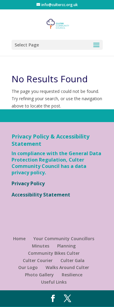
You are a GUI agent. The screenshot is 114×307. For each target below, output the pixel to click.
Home (19, 238)
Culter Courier (38, 260)
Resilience (72, 275)
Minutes (40, 246)
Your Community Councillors (63, 238)
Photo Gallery (39, 275)
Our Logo (28, 267)
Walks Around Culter (67, 267)
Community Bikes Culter (54, 253)
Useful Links (54, 282)
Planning (66, 246)
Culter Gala (72, 260)
